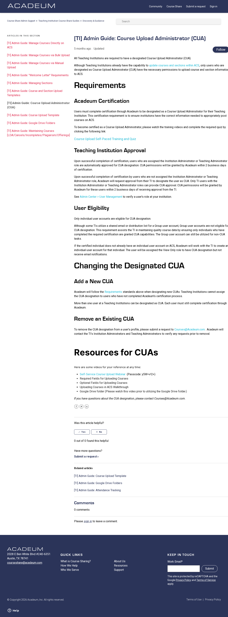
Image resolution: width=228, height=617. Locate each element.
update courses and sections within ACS (174, 65)
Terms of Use (193, 599)
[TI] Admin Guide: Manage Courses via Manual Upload (35, 65)
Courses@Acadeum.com (189, 329)
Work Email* (175, 561)
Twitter (81, 406)
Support (119, 570)
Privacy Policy (183, 580)
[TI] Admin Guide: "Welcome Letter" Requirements (38, 75)
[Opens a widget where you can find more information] (13, 610)
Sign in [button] (213, 6)
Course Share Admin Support (21, 21)
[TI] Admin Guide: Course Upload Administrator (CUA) (38, 105)
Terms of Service (206, 580)
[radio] (82, 431)
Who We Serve (70, 570)
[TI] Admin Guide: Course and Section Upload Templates (34, 93)
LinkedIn (86, 406)
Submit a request (196, 6)
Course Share (174, 6)
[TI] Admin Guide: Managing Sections (30, 83)
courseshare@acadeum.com (24, 562)
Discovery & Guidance (93, 21)
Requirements (113, 292)
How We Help (69, 565)
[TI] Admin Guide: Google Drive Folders (31, 123)
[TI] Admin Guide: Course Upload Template (33, 115)
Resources (121, 565)
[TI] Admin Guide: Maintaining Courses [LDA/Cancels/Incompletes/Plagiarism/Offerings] (38, 133)
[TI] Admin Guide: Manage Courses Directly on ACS (35, 45)
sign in (88, 521)
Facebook (76, 406)
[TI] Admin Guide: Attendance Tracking (97, 490)
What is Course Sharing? (76, 561)
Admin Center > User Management (101, 196)
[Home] (31, 9)
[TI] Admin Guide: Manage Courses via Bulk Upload (38, 55)
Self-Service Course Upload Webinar (102, 374)
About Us (119, 561)
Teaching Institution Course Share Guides (58, 21)
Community (155, 6)
